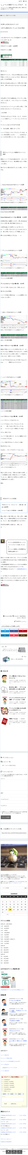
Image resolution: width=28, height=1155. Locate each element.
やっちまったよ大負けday (15, 1000)
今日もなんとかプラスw (14, 1030)
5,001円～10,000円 (8, 1081)
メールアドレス (5, 799)
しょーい (24, 1105)
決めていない (7, 1091)
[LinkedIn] (5, 635)
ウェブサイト (4, 805)
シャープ (19, 617)
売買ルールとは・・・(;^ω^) (16, 718)
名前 (2, 793)
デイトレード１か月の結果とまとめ (10, 1061)
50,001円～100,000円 (9, 1087)
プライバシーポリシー (6, 1139)
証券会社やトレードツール (10, 1067)
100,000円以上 (7, 1089)
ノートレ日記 (5, 1070)
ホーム (3, 15)
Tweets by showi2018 (6, 1141)
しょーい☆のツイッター (16, 883)
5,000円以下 (7, 1079)
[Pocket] (14, 635)
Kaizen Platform (22, 616)
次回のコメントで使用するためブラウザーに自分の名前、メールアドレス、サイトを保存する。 (14, 812)
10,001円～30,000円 (9, 1083)
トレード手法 (5, 1064)
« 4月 (7, 914)
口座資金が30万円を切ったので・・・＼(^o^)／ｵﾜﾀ (13, 1115)
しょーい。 (24, 621)
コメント (3, 778)
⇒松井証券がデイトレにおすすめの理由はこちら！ (13, 989)
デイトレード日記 (12, 15)
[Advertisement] (13, 599)
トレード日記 (5, 1055)
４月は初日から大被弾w (14, 1020)
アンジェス (16, 616)
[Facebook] (14, 631)
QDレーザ (24, 617)
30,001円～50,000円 (9, 1085)
